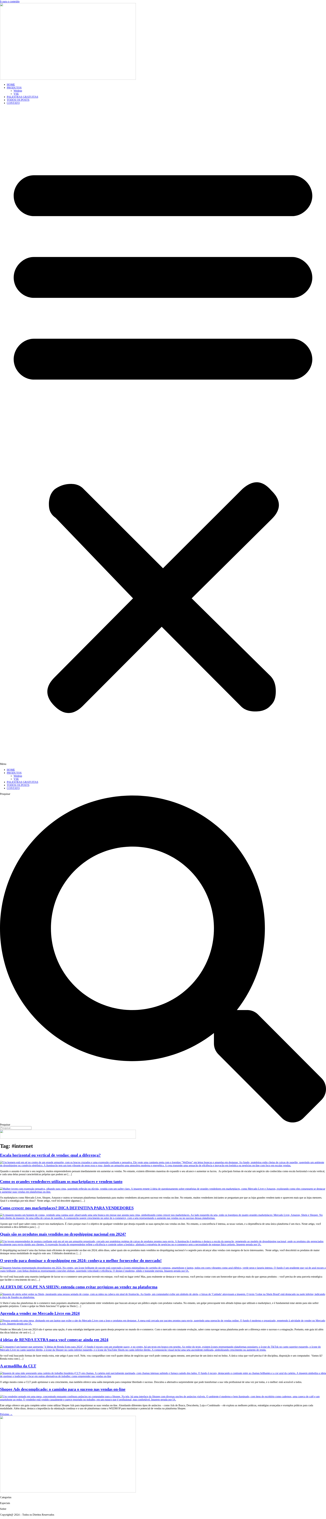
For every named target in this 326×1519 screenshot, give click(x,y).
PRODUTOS (14, 87)
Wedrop (18, 90)
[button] (163, 436)
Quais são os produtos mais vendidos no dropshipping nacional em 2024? (63, 1234)
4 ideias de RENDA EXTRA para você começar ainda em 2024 (54, 1339)
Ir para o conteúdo (10, 1)
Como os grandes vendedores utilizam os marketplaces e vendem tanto (61, 1181)
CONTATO (13, 102)
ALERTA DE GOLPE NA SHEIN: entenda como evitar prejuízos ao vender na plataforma (78, 1287)
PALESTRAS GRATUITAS (22, 96)
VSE (16, 93)
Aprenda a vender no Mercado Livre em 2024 (40, 1313)
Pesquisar (5, 793)
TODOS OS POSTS (18, 99)
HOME (11, 84)
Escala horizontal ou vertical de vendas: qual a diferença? (50, 1155)
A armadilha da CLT (18, 1366)
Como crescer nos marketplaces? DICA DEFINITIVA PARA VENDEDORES (67, 1208)
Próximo (6, 1414)
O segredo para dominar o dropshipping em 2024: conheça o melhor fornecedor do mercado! (81, 1260)
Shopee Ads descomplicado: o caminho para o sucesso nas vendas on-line (62, 1389)
